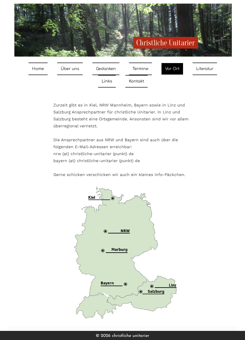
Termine (140, 69)
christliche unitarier (130, 336)
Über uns (70, 69)
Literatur (204, 69)
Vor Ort (172, 69)
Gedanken (106, 69)
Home (38, 69)
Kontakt (136, 81)
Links (107, 81)
